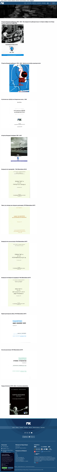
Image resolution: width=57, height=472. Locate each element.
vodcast (28, 0)
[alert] (7, 462)
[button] (2, 463)
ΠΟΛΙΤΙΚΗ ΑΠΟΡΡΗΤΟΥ (14, 466)
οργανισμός (32, 0)
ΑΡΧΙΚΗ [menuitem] (25, 3)
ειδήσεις (5, 0)
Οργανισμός (43, 427)
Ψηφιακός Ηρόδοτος (36, 427)
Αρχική (13, 427)
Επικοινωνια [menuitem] (44, 3)
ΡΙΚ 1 (16, 452)
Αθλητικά (30, 427)
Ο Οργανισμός (17, 446)
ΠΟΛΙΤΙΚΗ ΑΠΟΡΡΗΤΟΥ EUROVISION (30, 466)
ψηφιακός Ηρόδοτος (23, 0)
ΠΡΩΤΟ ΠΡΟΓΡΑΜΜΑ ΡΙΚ (19, 457)
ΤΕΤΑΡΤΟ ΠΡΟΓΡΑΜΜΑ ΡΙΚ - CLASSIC (21, 461)
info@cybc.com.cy (6, 448)
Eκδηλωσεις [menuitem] (39, 3)
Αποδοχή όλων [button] (4, 467)
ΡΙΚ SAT (16, 456)
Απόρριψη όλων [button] (10, 467)
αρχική (2, 0)
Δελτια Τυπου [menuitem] (29, 3)
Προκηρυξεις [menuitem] (34, 3)
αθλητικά (17, 0)
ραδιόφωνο (13, 0)
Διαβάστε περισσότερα (8, 461)
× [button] (13, 453)
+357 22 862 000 (5, 446)
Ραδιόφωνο (26, 427)
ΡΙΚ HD (16, 455)
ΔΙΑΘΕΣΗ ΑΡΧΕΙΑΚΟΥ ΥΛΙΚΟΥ (21, 466)
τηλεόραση (9, 0)
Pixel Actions (38, 469)
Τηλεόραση (21, 427)
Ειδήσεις (17, 427)
